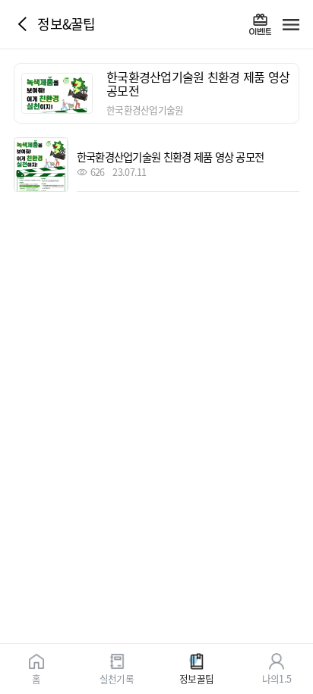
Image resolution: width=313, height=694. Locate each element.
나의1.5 (276, 677)
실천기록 (117, 677)
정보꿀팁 (196, 677)
